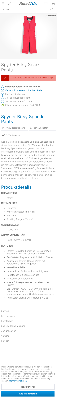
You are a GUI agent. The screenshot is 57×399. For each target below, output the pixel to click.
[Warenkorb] (53, 3)
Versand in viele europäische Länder (24, 90)
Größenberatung (13, 135)
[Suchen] (52, 9)
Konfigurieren (27, 386)
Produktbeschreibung (15, 128)
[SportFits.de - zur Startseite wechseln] (28, 4)
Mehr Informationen (18, 381)
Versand (5, 335)
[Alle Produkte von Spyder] (51, 18)
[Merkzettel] (46, 3)
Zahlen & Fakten (41, 128)
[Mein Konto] (10, 3)
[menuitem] (46, 3)
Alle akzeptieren (28, 393)
